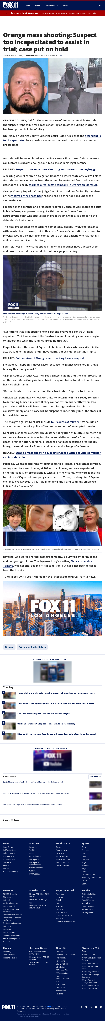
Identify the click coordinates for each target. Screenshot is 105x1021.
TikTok (58, 900)
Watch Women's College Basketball (89, 981)
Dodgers (85, 859)
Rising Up (7, 929)
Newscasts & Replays (38, 899)
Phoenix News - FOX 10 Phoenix (39, 958)
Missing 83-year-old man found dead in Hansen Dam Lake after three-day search (56, 734)
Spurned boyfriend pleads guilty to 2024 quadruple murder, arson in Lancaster (55, 703)
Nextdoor (60, 906)
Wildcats (85, 865)
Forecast (33, 847)
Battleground (87, 912)
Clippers (85, 856)
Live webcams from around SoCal (37, 906)
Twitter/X (59, 909)
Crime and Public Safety (32, 647)
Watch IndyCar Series (90, 971)
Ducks (84, 871)
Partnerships (61, 990)
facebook (81, 1007)
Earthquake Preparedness (35, 863)
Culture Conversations (12, 935)
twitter (86, 1007)
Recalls (6, 865)
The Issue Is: (8, 897)
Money (7, 948)
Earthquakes (34, 859)
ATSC (58, 981)
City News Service (9, 55)
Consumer (7, 862)
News (6, 843)
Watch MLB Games (90, 963)
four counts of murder (65, 422)
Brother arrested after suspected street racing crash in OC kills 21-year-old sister (36, 793)
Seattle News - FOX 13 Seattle (38, 963)
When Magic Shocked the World (12, 919)
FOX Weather (34, 874)
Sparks (84, 884)
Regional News (37, 948)
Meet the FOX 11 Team (65, 955)
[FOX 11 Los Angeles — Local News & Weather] (11, 5)
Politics (6, 868)
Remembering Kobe (11, 938)
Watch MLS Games (90, 988)
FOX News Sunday (10, 871)
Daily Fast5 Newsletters (65, 921)
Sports (85, 843)
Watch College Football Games (91, 959)
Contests (59, 951)
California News (9, 850)
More (65, 5)
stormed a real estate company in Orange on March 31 (63, 185)
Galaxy (84, 880)
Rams (84, 847)
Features (8, 890)
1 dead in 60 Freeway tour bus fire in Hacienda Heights (43, 713)
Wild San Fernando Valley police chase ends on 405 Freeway (46, 724)
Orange (20, 55)
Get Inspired (8, 926)
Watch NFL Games (89, 955)
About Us (61, 948)
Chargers (85, 850)
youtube (96, 1007)
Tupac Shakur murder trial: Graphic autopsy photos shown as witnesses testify (56, 693)
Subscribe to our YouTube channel (50, 748)
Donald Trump (88, 900)
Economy (7, 951)
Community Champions (13, 914)
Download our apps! (64, 915)
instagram (91, 1007)
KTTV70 (6, 941)
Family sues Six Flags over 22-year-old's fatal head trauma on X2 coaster (32, 805)
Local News (9, 776)
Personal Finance (10, 958)
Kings (84, 868)
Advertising (60, 967)
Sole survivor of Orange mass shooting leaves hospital (50, 358)
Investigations (9, 932)
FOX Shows (60, 961)
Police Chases (9, 853)
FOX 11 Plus (61, 984)
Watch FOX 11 (37, 890)
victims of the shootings (26, 196)
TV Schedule (61, 958)
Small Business (9, 955)
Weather (34, 843)
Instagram (60, 897)
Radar (31, 853)
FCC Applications (62, 973)
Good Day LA (63, 843)
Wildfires (32, 871)
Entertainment (9, 859)
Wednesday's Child (10, 903)
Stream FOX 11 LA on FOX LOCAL (49, 659)
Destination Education (12, 923)
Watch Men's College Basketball (90, 975)
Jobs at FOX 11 (62, 964)
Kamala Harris (87, 909)
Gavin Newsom (88, 906)
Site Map (59, 994)
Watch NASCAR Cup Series (90, 967)
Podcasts (59, 918)
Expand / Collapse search (100, 6)
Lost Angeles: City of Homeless (11, 910)
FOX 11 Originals (10, 894)
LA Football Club (88, 874)
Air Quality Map (35, 856)
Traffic (32, 850)
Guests (58, 847)
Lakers (84, 853)
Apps (31, 902)
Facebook (60, 894)
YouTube (59, 903)
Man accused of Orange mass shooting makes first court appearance (35, 313)
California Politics (89, 894)
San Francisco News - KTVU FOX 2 (38, 952)
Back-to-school (62, 856)
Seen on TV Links (63, 859)
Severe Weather (36, 867)
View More (95, 776)
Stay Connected (65, 890)
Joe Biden (86, 903)
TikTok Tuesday (62, 865)
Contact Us (60, 987)
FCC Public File (62, 970)
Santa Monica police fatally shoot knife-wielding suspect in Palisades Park (33, 782)
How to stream (62, 912)
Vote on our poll (62, 862)
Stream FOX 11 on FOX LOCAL (39, 895)
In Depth (6, 900)
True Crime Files (10, 906)
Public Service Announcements (62, 977)
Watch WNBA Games (90, 985)
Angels (84, 862)
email (101, 1007)
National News (9, 856)
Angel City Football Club (91, 877)
